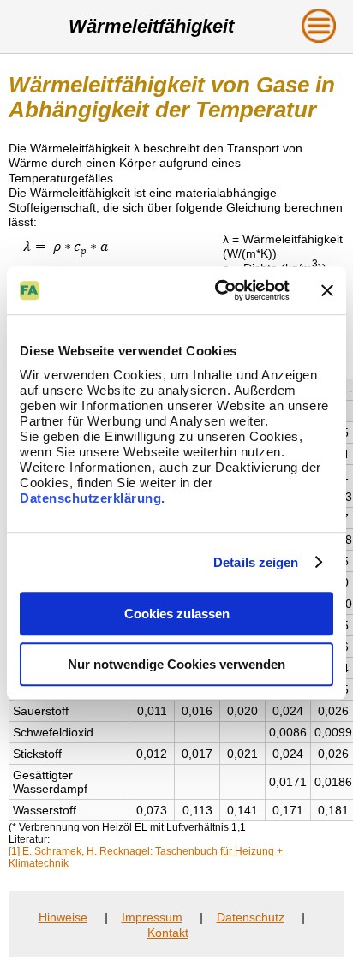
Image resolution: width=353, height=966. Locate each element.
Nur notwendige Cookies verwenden (176, 664)
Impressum (152, 917)
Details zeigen (255, 562)
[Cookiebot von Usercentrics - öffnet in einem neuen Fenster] (218, 290)
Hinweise (63, 917)
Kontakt (167, 932)
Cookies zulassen (177, 613)
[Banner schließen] (327, 290)
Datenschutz (250, 917)
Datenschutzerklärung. (92, 498)
